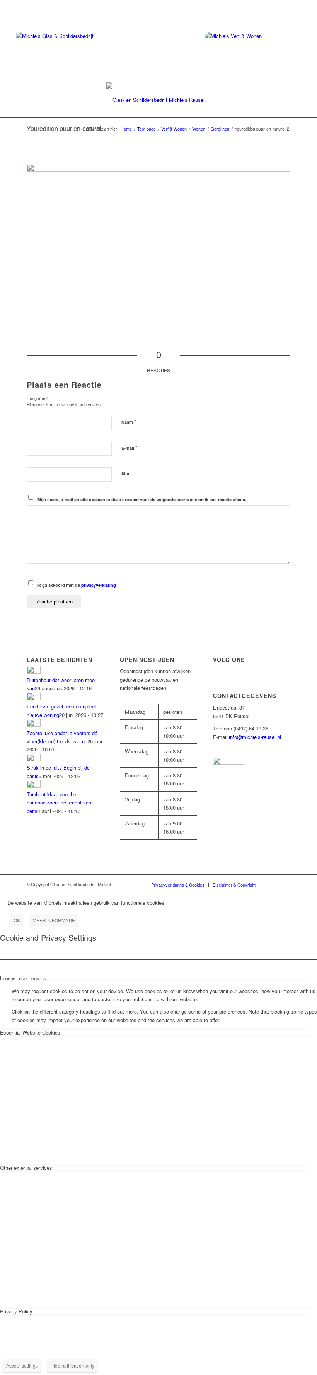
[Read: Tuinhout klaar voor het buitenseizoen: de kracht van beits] (34, 785)
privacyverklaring (98, 585)
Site (125, 473)
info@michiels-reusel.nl (255, 737)
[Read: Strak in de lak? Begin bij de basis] (34, 759)
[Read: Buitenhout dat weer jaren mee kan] (34, 671)
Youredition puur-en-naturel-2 (67, 128)
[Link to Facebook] (273, 884)
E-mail (129, 447)
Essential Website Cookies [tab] (30, 1032)
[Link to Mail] (284, 884)
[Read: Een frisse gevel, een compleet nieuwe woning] (34, 698)
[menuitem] (177, 885)
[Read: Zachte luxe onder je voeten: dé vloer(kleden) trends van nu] (34, 724)
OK (17, 920)
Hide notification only (72, 1365)
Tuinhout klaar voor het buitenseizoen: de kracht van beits (59, 803)
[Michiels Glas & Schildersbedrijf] (158, 99)
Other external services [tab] (26, 1167)
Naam (128, 421)
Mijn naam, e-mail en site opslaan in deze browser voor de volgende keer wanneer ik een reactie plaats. (141, 499)
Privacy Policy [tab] (16, 1311)
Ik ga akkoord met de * (78, 585)
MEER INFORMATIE (53, 920)
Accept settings (22, 1365)
